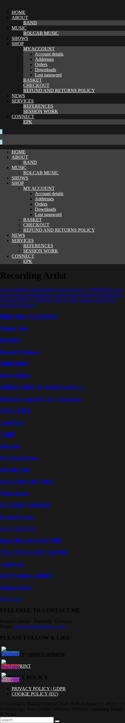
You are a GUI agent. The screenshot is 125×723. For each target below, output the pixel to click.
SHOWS (20, 38)
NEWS (18, 95)
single (102, 300)
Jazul (81, 289)
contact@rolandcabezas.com (39, 626)
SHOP (18, 43)
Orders (41, 64)
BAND (30, 22)
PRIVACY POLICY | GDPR (39, 688)
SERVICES (23, 100)
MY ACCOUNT (39, 48)
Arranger (9, 289)
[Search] (57, 721)
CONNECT (23, 116)
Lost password (48, 74)
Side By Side (65, 300)
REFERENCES (38, 106)
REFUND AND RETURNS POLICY (59, 90)
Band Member (42, 289)
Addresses (44, 59)
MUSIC (19, 27)
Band (23, 289)
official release (26, 294)
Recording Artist (92, 294)
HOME (19, 12)
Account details (49, 54)
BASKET (32, 80)
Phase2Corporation (58, 294)
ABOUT (20, 17)
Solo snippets (23, 305)
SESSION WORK (40, 111)
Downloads (45, 69)
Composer (66, 289)
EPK (27, 121)
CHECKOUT (36, 85)
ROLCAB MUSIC (41, 33)
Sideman (87, 300)
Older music (11, 598)
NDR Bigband (101, 289)
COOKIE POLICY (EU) (35, 693)
